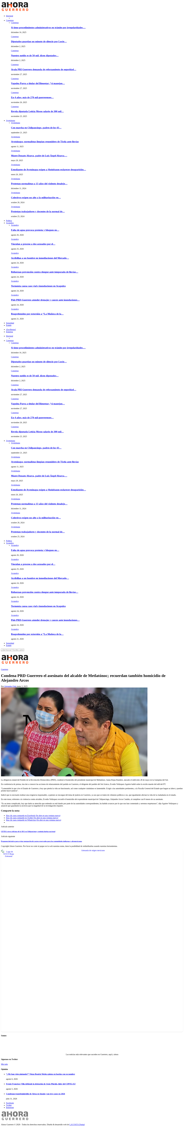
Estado (8, 325)
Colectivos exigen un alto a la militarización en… (36, 197)
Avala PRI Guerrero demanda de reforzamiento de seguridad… (43, 69)
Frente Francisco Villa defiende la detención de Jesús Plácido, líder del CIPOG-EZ (41, 1084)
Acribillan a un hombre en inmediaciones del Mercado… (40, 258)
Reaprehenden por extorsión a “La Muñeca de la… (37, 314)
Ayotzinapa (10, 120)
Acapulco (10, 223)
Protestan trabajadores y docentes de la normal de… (38, 211)
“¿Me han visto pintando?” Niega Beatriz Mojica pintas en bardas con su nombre (40, 1074)
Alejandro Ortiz (10, 686)
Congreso (10, 20)
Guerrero (4, 669)
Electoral (9, 16)
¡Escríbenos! (11, 329)
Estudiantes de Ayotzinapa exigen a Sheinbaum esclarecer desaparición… (48, 169)
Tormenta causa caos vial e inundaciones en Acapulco (38, 286)
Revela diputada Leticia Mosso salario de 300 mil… (37, 111)
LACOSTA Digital (77, 1124)
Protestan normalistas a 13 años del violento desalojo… (39, 183)
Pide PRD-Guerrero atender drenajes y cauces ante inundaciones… (45, 300)
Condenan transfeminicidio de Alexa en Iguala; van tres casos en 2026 (35, 1094)
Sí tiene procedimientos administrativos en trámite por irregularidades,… (48, 27)
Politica (9, 221)
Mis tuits (4, 1064)
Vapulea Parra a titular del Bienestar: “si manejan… (38, 83)
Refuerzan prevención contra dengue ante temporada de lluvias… (44, 272)
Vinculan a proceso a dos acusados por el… (33, 244)
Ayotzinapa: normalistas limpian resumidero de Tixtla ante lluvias (45, 141)
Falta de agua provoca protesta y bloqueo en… (35, 230)
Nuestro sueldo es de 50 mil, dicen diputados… (35, 55)
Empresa (9, 332)
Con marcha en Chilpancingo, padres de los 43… (36, 127)
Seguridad (10, 323)
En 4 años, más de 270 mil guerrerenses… (32, 97)
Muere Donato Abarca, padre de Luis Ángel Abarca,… (39, 155)
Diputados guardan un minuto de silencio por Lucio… (39, 41)
